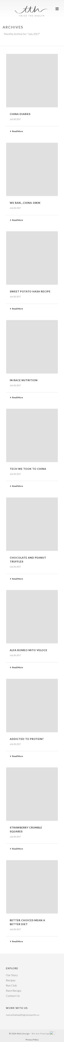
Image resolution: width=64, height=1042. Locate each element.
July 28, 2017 (15, 119)
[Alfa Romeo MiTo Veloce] (32, 616)
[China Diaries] (32, 80)
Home (17, 43)
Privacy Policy (32, 1039)
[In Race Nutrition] (32, 346)
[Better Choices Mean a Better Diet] (32, 887)
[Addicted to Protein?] (32, 705)
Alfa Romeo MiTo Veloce (28, 650)
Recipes (10, 980)
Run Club (11, 985)
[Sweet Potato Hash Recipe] (32, 258)
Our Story (12, 975)
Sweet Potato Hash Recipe (30, 291)
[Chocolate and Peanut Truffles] (32, 524)
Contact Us (13, 995)
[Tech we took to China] (32, 435)
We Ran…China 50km (25, 202)
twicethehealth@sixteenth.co (22, 1014)
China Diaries (20, 113)
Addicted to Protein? (27, 738)
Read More (17, 131)
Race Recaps (13, 990)
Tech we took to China (28, 468)
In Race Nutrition (24, 380)
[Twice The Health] (32, 8)
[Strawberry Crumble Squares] (32, 794)
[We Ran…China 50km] (32, 169)
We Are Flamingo (41, 1033)
